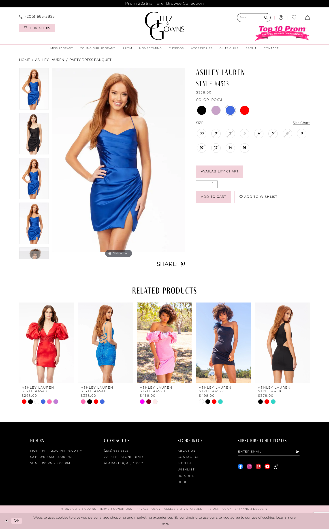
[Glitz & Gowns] (164, 26)
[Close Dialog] (7, 521)
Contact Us (189, 457)
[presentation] (46, 343)
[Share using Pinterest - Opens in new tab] (183, 264)
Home (24, 60)
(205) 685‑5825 (116, 450)
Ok (16, 520)
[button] (281, 18)
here (164, 523)
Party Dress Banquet (90, 60)
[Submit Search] (266, 17)
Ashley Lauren (49, 60)
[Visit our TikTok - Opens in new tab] (275, 466)
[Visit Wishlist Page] (294, 18)
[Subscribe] (297, 451)
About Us (186, 450)
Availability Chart (220, 171)
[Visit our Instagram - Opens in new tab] (249, 466)
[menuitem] (37, 17)
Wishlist (186, 469)
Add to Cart (213, 197)
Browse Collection (185, 4)
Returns (186, 476)
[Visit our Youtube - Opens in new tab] (267, 466)
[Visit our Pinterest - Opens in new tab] (258, 466)
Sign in (184, 463)
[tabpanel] (34, 90)
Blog (183, 482)
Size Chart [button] (301, 123)
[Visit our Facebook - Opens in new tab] (240, 466)
